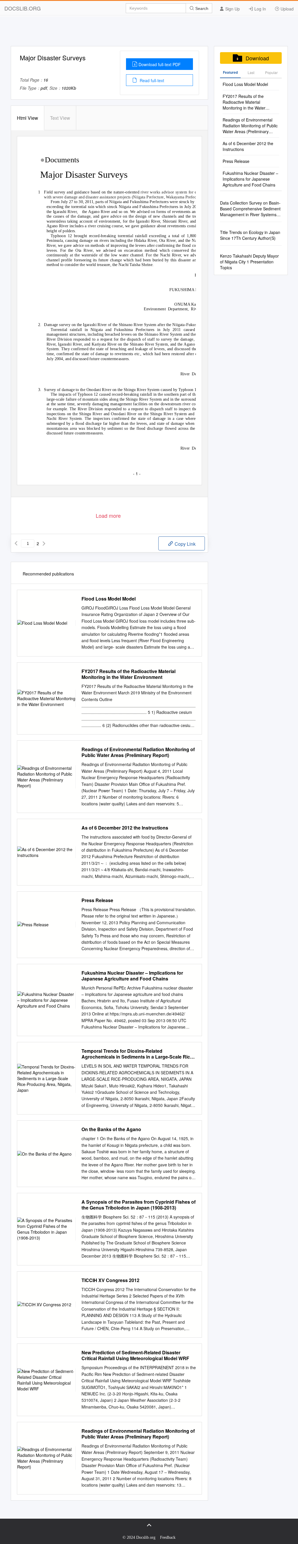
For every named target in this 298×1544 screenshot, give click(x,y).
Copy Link (184, 544)
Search (201, 8)
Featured (230, 72)
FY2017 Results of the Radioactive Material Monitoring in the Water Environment (128, 674)
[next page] (44, 543)
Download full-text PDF (160, 64)
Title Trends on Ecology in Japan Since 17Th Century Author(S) (250, 235)
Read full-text (151, 80)
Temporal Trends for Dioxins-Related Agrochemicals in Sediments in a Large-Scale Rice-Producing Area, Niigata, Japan (137, 1054)
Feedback (167, 1537)
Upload (286, 9)
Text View (60, 118)
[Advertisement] (149, 33)
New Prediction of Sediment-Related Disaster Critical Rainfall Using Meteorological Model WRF (135, 1355)
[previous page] (16, 543)
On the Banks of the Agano (111, 1129)
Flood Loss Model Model (108, 599)
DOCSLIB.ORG (22, 8)
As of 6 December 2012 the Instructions (124, 828)
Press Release (97, 900)
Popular (271, 72)
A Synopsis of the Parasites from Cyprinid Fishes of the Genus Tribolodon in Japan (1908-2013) (138, 1205)
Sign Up (232, 9)
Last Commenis (251, 74)
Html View (27, 118)
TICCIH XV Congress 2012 (110, 1280)
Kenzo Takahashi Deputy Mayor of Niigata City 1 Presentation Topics (249, 261)
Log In (259, 9)
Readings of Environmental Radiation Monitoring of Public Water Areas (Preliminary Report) (138, 752)
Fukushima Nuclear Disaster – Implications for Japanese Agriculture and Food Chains (132, 976)
